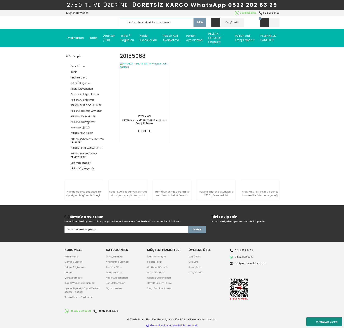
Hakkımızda (71, 256)
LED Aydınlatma (114, 256)
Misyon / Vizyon (73, 262)
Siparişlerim (195, 267)
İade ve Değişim (156, 256)
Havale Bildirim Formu (159, 283)
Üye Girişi (193, 262)
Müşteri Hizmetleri (77, 13)
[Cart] (270, 22)
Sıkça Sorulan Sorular (159, 288)
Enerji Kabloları (114, 272)
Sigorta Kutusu (114, 288)
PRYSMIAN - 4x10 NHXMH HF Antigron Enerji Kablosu (144, 122)
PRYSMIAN (144, 116)
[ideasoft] (153, 325)
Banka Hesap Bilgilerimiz (78, 297)
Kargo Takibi (195, 272)
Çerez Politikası (73, 277)
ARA (200, 22)
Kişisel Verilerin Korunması (79, 283)
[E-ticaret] (171, 325)
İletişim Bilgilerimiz (74, 267)
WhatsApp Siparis (327, 322)
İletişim (68, 272)
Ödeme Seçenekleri (159, 277)
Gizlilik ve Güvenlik (157, 267)
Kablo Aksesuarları (117, 277)
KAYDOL (197, 229)
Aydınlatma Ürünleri (117, 262)
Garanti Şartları (155, 272)
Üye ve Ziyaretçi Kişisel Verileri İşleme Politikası (81, 290)
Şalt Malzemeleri (115, 283)
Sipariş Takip (154, 262)
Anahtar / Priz (113, 267)
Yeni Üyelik (194, 256)
